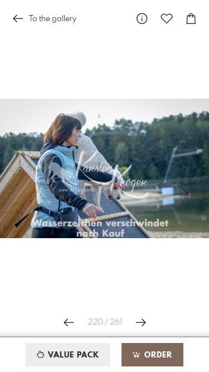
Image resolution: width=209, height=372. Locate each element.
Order (157, 355)
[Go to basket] (191, 18)
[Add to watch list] (166, 18)
